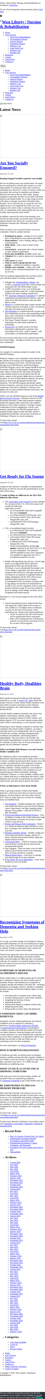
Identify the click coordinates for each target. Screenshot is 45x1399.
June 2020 (14, 1327)
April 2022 (14, 1278)
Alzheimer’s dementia (10, 1081)
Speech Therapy (16, 41)
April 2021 (14, 1305)
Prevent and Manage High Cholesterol (20, 824)
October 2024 (15, 1211)
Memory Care (15, 46)
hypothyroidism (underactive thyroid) (23, 1026)
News (12, 1347)
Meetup (8, 305)
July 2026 (14, 1165)
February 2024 (16, 1229)
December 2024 (16, 1207)
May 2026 (14, 1169)
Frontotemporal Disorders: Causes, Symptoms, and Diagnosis (23, 1144)
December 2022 (16, 1260)
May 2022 (14, 1276)
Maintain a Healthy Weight (15, 833)
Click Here (13, 5)
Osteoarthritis (15, 1152)
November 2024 (16, 1209)
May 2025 (14, 1196)
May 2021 (14, 1303)
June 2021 (14, 1301)
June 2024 (14, 1220)
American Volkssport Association (22, 296)
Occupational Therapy (19, 39)
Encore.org (9, 327)
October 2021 (15, 1292)
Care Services (10, 35)
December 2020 (16, 1314)
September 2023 (16, 1240)
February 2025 (16, 1203)
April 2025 (14, 1198)
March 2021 (15, 1307)
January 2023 (15, 1258)
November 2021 (16, 1289)
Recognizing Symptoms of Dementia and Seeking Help (22, 926)
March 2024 (15, 1227)
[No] (42, 1398)
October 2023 (15, 1238)
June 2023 (14, 1247)
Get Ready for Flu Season (22, 476)
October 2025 (15, 1185)
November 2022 (16, 1263)
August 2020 (15, 1323)
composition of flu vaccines (19, 502)
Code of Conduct (12, 1369)
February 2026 (16, 1176)
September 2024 (16, 1214)
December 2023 (16, 1234)
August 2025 (15, 1189)
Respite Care (15, 53)
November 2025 (16, 1182)
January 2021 (15, 1312)
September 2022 (16, 1267)
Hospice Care (15, 50)
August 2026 (15, 1162)
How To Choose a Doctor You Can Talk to (27, 1136)
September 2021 (16, 1294)
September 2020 (16, 1321)
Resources (9, 55)
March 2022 (15, 1280)
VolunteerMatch (22, 282)
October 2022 (15, 1265)
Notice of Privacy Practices (15, 1366)
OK (38, 1398)
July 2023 (14, 1245)
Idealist (32, 282)
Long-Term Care (16, 48)
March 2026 (15, 1174)
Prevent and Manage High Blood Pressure (21, 815)
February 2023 (16, 1256)
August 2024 (15, 1216)
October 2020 (15, 1318)
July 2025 (14, 1191)
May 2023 (14, 1249)
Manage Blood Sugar (13, 855)
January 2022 (15, 1285)
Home (7, 33)
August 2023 (15, 1243)
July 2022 (14, 1272)
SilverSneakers (11, 311)
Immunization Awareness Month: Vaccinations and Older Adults (23, 1140)
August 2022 (15, 1269)
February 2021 (16, 1309)
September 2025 (16, 1187)
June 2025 (14, 1194)
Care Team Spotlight (18, 1342)
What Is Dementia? (28, 1045)
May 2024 (14, 1223)
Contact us (9, 62)
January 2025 (15, 1205)
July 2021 (14, 1298)
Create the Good (18, 284)
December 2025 (16, 1180)
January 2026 (15, 1178)
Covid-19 (14, 1344)
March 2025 (15, 1200)
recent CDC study (26, 700)
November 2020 (16, 1316)
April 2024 (14, 1225)
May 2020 (14, 1329)
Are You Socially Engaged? (14, 165)
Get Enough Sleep (12, 842)
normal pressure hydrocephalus (14, 1028)
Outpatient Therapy (17, 44)
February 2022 (16, 1283)
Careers (8, 57)
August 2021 (15, 1296)
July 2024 (14, 1218)
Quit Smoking (10, 804)
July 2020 (14, 1325)
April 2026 (14, 1171)
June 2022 (14, 1274)
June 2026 (14, 1167)
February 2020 (16, 1332)
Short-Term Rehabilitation (20, 37)
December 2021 (16, 1287)
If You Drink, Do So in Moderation (19, 860)
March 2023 (15, 1254)
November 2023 (16, 1236)
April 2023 (14, 1252)
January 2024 (15, 1231)
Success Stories (16, 1349)
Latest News (10, 59)
